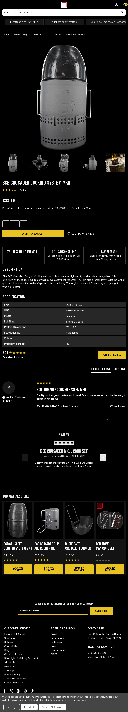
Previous (22, 160)
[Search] (122, 12)
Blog (6, 650)
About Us (9, 662)
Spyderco (56, 634)
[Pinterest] (25, 691)
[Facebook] (4, 691)
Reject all (29, 707)
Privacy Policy (12, 674)
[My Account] (116, 5)
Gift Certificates (13, 654)
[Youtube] (32, 691)
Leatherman (58, 650)
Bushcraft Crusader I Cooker (78, 546)
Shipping (9, 638)
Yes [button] (60, 405)
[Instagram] (18, 691)
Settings (11, 707)
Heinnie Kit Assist (14, 634)
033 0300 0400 (96, 652)
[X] (11, 691)
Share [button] (75, 405)
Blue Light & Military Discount (21, 658)
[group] (18, 353)
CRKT (54, 654)
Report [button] (66, 405)
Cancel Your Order (14, 682)
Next (105, 160)
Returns (8, 642)
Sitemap (9, 670)
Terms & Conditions (15, 678)
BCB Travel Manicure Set (105, 546)
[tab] (101, 370)
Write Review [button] (111, 354)
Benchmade (57, 638)
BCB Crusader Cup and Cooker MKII (46, 546)
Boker (54, 646)
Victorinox (56, 642)
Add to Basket (18, 569)
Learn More (85, 208)
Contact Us (10, 646)
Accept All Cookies (52, 707)
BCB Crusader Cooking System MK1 (18, 546)
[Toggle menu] (4, 4)
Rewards (9, 666)
